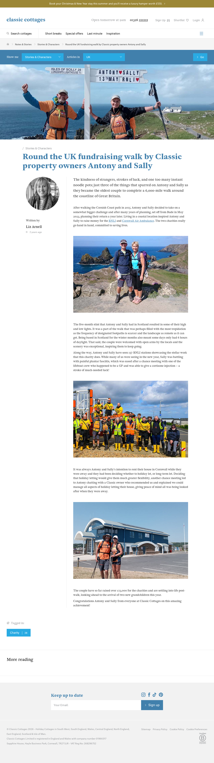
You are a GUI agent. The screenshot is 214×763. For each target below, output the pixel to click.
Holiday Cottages (45, 729)
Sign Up (160, 20)
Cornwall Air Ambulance (138, 221)
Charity (18, 632)
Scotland (26, 734)
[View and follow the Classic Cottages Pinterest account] (161, 695)
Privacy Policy (160, 729)
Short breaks (53, 33)
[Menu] (201, 33)
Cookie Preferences (196, 729)
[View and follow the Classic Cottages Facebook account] (149, 695)
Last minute (94, 33)
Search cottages (21, 33)
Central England (104, 729)
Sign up (154, 705)
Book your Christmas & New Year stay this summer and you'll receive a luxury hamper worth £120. (105, 3)
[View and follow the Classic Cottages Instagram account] (143, 695)
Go (202, 57)
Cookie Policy (177, 729)
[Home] (8, 44)
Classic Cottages (18, 729)
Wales (90, 729)
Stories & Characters (38, 57)
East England (14, 734)
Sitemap (145, 729)
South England (78, 729)
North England (121, 729)
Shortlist (179, 20)
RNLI (112, 221)
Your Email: (61, 705)
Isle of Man (39, 734)
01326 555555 (139, 20)
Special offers (74, 33)
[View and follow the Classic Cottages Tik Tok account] (154, 695)
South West (63, 729)
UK (88, 57)
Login (197, 20)
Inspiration (113, 33)
